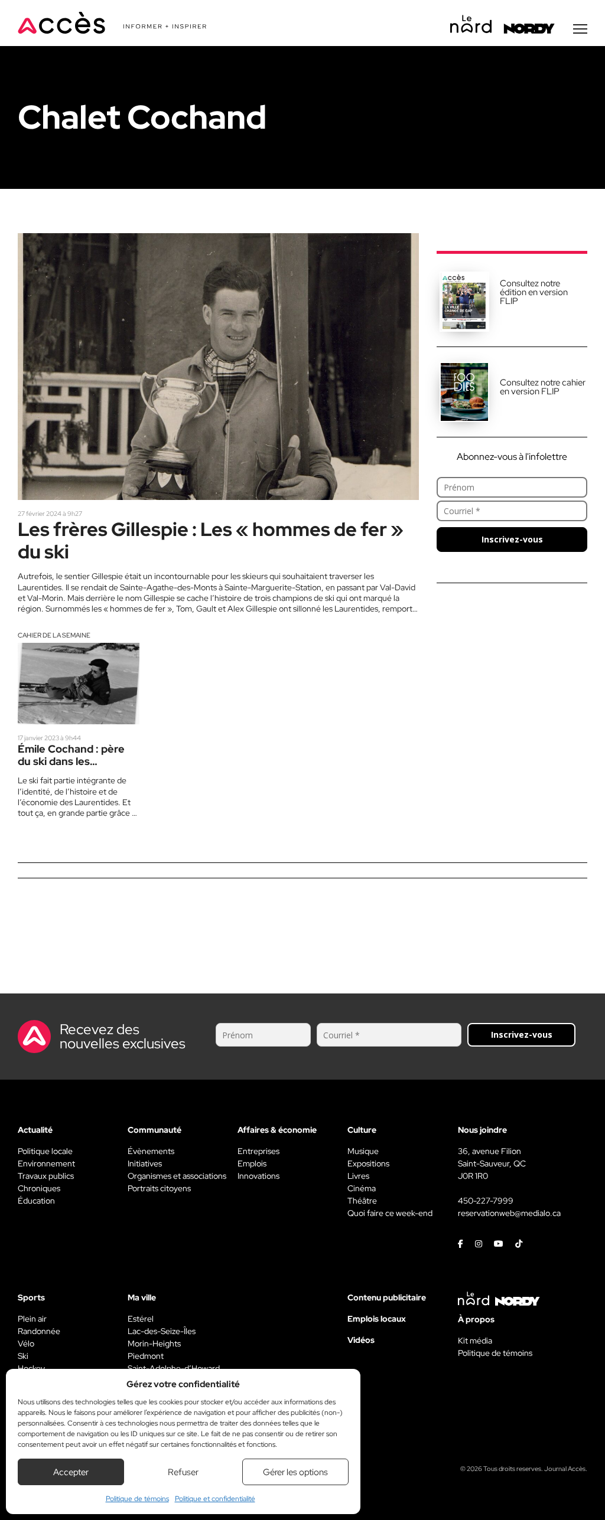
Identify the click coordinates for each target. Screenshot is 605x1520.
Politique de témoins (137, 1498)
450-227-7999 (485, 1200)
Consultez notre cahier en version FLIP (543, 387)
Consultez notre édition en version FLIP (534, 292)
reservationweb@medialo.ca (509, 1213)
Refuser (183, 1472)
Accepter (71, 1472)
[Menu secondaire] (580, 29)
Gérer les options (295, 1472)
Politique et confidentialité (215, 1498)
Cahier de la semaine (54, 635)
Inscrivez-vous (512, 539)
